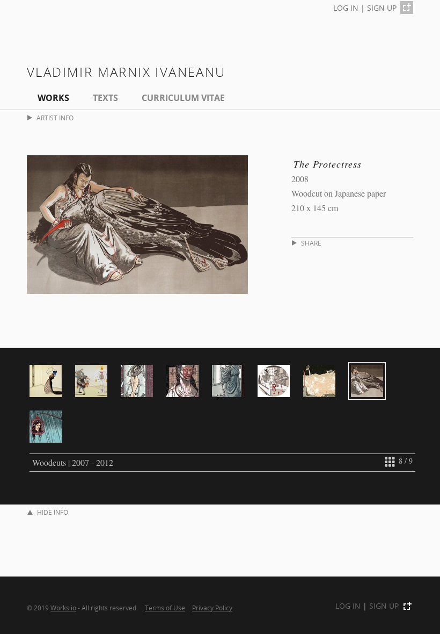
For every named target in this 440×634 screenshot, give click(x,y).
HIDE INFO (52, 512)
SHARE (311, 243)
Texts (105, 98)
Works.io (63, 607)
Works (53, 98)
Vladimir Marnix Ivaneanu (126, 72)
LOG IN (345, 8)
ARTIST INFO (55, 118)
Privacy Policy (212, 607)
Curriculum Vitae (183, 98)
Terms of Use (165, 607)
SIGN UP (382, 8)
